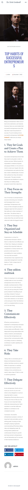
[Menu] (25, 2)
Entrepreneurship (14, 46)
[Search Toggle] (2, 2)
